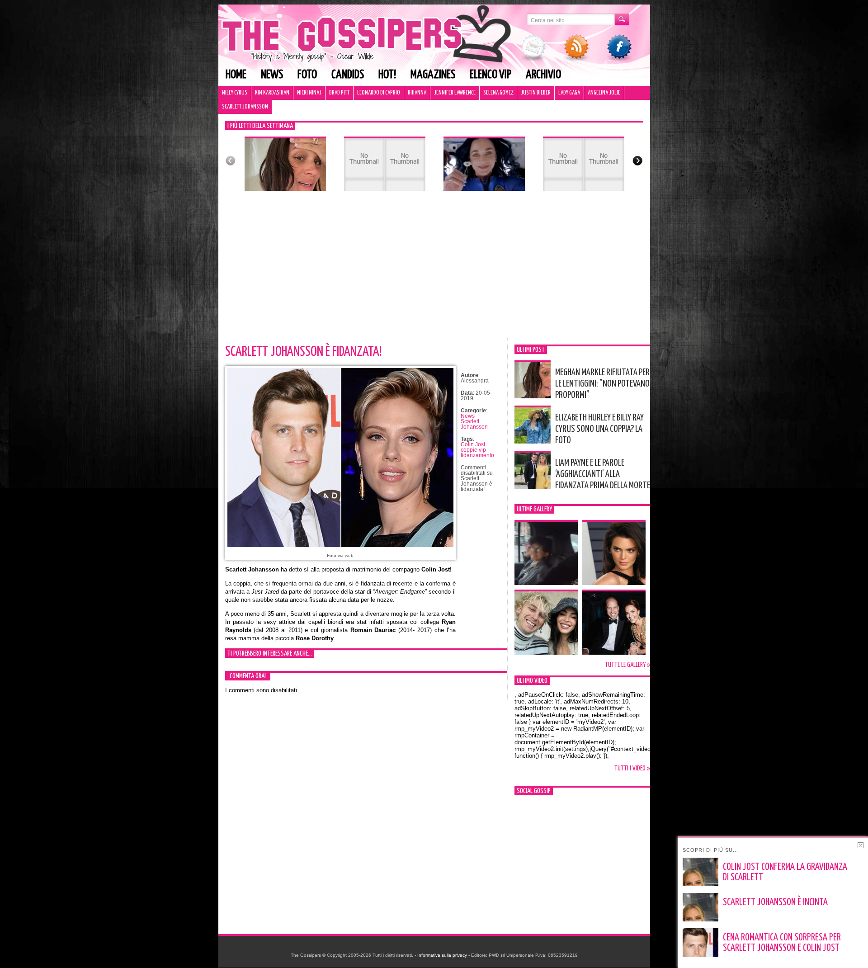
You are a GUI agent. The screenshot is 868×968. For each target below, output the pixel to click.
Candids (347, 75)
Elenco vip (490, 75)
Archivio (543, 75)
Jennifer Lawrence (455, 93)
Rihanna (417, 93)
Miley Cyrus (234, 93)
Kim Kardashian (272, 93)
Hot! (387, 75)
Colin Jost (473, 444)
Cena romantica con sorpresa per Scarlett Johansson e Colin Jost (782, 943)
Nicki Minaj (309, 93)
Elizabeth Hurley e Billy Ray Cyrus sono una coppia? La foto (599, 429)
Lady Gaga (569, 93)
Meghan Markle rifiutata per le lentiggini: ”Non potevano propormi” (602, 384)
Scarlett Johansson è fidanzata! (303, 352)
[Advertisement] (434, 270)
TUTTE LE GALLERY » (627, 664)
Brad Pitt (339, 93)
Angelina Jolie (604, 93)
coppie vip (473, 450)
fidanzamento (477, 455)
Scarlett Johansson (245, 107)
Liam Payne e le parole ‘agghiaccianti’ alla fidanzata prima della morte (602, 474)
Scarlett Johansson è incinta (775, 902)
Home (236, 75)
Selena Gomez (498, 93)
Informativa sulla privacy (442, 955)
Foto (307, 75)
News (272, 75)
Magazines (432, 75)
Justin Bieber (536, 93)
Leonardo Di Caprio (378, 93)
